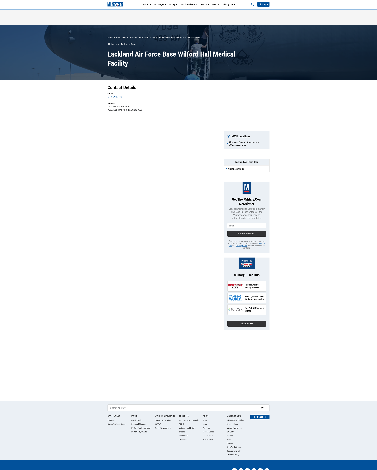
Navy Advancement (163, 428)
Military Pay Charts (139, 432)
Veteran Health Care (187, 428)
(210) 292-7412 (115, 96)
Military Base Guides (235, 420)
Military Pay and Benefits (189, 420)
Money (172, 4)
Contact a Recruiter (163, 420)
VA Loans (111, 420)
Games (230, 436)
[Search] (252, 4)
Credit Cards (136, 420)
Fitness (230, 443)
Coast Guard (208, 436)
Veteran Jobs (232, 424)
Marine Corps (208, 432)
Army (205, 420)
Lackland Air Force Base (140, 38)
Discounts (183, 439)
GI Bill (181, 424)
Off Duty (230, 432)
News (215, 4)
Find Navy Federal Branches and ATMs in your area (244, 143)
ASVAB (158, 424)
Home (110, 38)
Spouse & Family (233, 451)
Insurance (146, 4)
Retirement (183, 436)
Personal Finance (138, 424)
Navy (205, 424)
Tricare (182, 432)
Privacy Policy (241, 246)
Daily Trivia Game (234, 447)
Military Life (228, 4)
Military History (233, 455)
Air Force (206, 428)
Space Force (208, 439)
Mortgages (159, 4)
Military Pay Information (141, 428)
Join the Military (187, 4)
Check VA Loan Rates (116, 424)
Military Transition (234, 428)
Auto (228, 439)
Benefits (203, 4)
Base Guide (121, 38)
